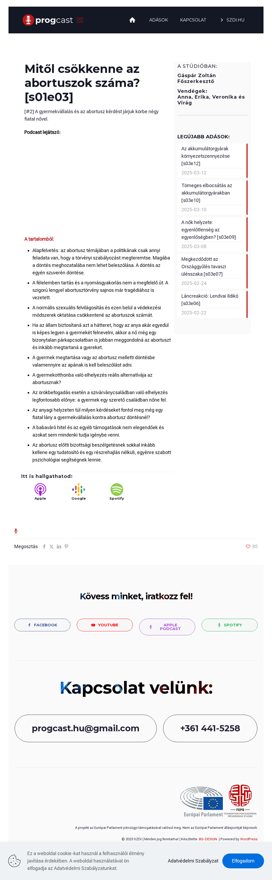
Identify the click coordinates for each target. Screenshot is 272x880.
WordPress (249, 839)
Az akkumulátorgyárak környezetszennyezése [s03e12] (205, 156)
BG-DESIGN (208, 839)
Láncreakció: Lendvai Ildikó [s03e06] (209, 299)
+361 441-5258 (210, 728)
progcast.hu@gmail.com (85, 728)
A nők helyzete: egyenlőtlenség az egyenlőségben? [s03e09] (208, 229)
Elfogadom (243, 861)
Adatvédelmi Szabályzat (193, 861)
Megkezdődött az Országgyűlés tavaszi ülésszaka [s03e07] (203, 266)
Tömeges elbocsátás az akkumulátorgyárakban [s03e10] (206, 193)
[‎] (133, 20)
